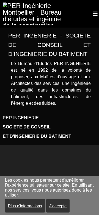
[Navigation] (95, 14)
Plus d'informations (25, 205)
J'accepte (58, 205)
